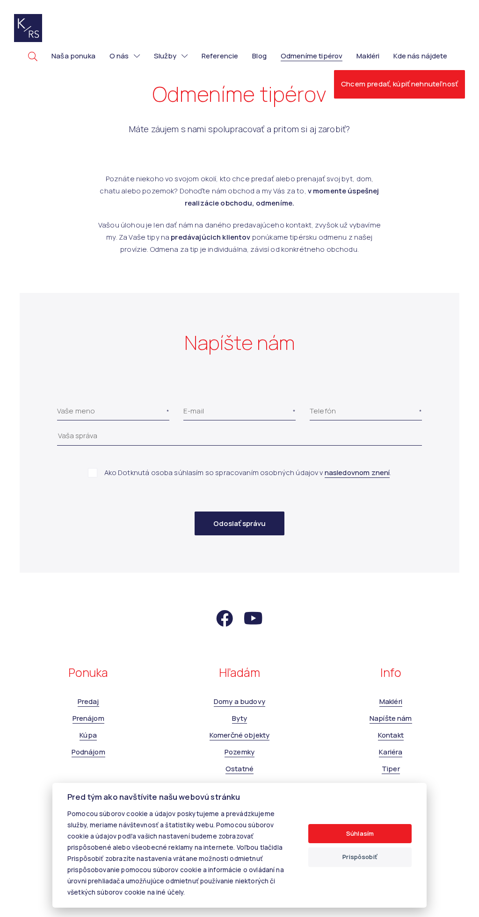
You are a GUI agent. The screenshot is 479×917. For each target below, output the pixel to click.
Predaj (88, 701)
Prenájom (88, 718)
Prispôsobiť (359, 857)
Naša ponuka (73, 56)
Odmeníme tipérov (311, 56)
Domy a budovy (239, 701)
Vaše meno (76, 411)
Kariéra (390, 752)
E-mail (193, 411)
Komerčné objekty (239, 735)
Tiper (391, 769)
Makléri (367, 56)
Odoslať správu (239, 523)
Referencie (220, 56)
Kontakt (391, 735)
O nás (119, 56)
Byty (239, 718)
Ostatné (239, 769)
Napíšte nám (391, 718)
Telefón (323, 411)
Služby (165, 56)
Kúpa (88, 735)
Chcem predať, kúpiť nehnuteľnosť (399, 84)
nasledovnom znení (357, 472)
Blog (259, 56)
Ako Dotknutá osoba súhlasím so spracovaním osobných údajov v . (248, 472)
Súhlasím (360, 833)
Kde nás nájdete (420, 56)
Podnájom (88, 752)
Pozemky (239, 752)
